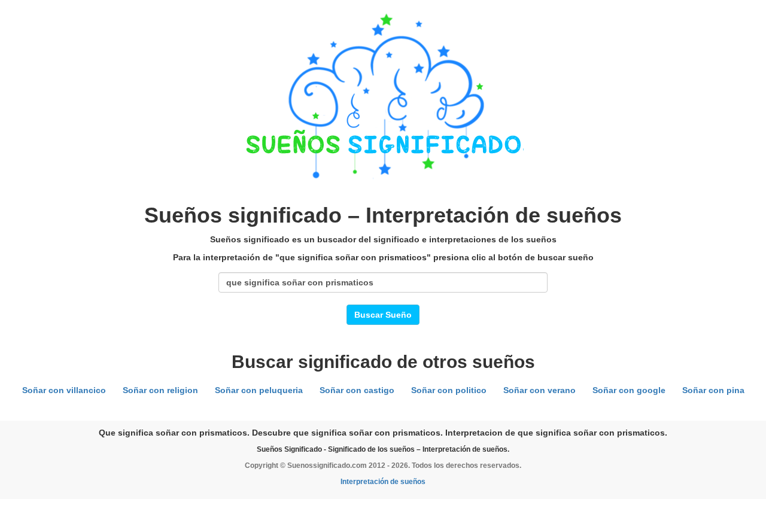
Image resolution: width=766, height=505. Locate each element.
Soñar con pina (713, 390)
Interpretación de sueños (383, 481)
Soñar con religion (160, 390)
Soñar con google (628, 390)
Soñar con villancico (64, 390)
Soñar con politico (449, 390)
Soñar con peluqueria (259, 390)
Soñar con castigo (357, 390)
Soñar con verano (539, 390)
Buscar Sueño (383, 315)
